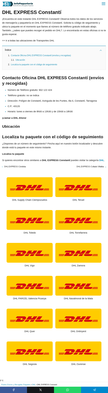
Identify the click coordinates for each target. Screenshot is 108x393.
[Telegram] (94, 390)
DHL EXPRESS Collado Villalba (90, 166)
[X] (40, 390)
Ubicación (20, 60)
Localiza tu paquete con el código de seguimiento (34, 64)
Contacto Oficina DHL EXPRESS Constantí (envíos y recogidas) (41, 55)
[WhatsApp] (67, 390)
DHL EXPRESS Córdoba (15, 166)
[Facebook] (13, 390)
